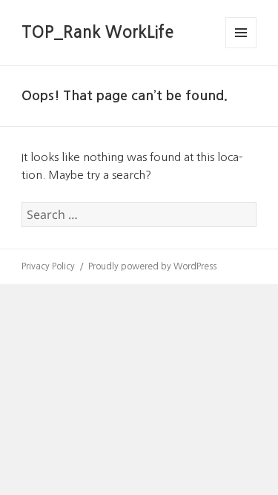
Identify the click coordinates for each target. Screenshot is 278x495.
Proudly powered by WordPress (152, 266)
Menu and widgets (241, 47)
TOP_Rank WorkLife (97, 32)
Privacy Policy (48, 266)
